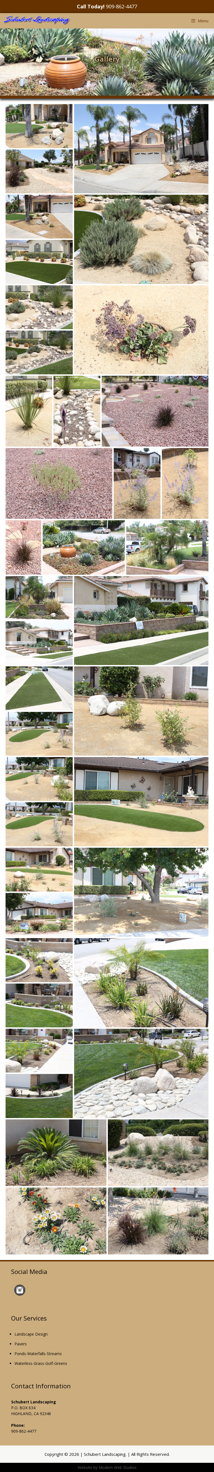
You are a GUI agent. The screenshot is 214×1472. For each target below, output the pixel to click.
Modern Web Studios (118, 1467)
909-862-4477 (121, 6)
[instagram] (19, 1294)
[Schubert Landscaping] (37, 20)
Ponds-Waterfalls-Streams (38, 1353)
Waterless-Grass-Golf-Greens (40, 1363)
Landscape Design (31, 1334)
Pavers (20, 1343)
